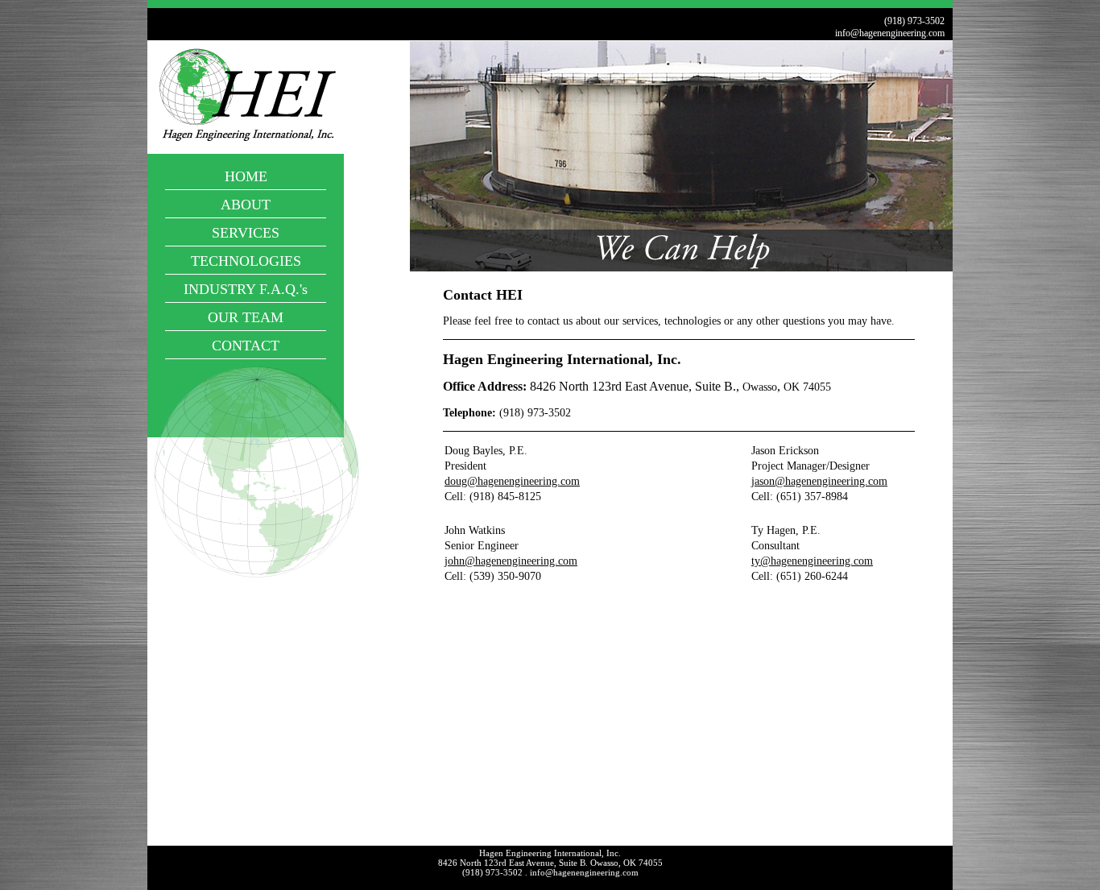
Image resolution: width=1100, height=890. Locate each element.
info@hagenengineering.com (890, 33)
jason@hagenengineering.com (819, 481)
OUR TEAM (245, 317)
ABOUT (246, 205)
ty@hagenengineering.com (812, 561)
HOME (246, 176)
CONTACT (245, 345)
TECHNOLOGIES (246, 261)
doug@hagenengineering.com (512, 481)
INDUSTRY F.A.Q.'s (246, 289)
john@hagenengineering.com (511, 561)
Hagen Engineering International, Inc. (550, 853)
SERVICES (245, 233)
